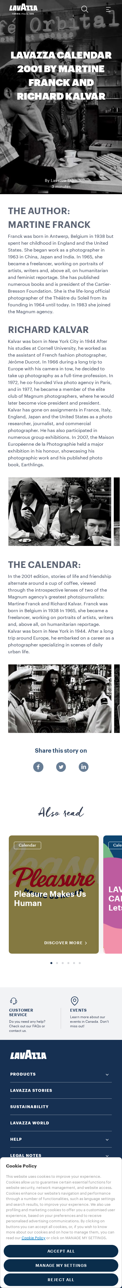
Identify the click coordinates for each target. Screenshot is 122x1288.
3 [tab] (63, 963)
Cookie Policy (33, 1238)
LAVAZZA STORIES (31, 1090)
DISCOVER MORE (63, 943)
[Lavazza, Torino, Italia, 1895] (23, 9)
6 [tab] (80, 963)
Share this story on (61, 751)
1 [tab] (51, 963)
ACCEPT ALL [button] (61, 1251)
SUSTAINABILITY (29, 1107)
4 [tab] (68, 963)
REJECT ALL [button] (61, 1280)
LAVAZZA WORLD (29, 1123)
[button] (84, 9)
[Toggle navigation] (108, 9)
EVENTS (78, 1010)
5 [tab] (74, 963)
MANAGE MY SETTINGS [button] (61, 1265)
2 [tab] (57, 963)
